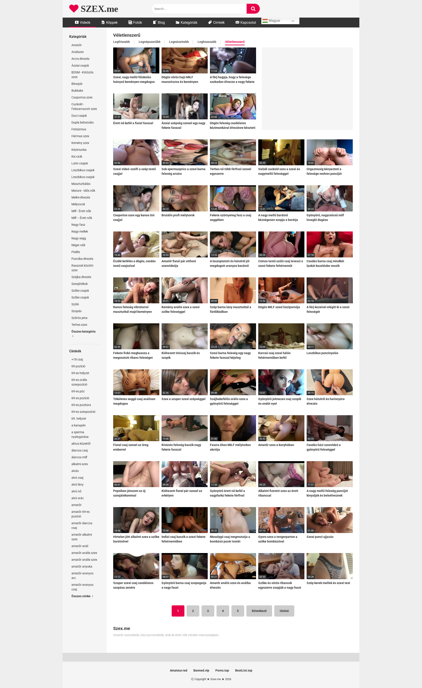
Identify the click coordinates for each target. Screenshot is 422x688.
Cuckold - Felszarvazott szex (84, 106)
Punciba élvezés (82, 258)
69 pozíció (78, 366)
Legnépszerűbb (149, 42)
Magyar (274, 20)
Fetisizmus (78, 129)
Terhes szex (79, 324)
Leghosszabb (207, 42)
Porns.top (222, 670)
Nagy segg (78, 238)
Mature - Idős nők (83, 190)
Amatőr (76, 45)
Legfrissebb (121, 42)
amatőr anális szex (84, 553)
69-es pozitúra (81, 405)
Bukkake (77, 90)
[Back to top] (407, 674)
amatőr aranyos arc (82, 576)
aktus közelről (80, 443)
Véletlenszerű (235, 42)
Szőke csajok (80, 290)
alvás (75, 471)
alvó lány (77, 484)
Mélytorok (78, 204)
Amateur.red (178, 670)
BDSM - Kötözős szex (82, 75)
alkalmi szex (79, 464)
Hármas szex (80, 136)
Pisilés (75, 252)
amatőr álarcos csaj (81, 525)
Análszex (77, 52)
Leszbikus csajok (83, 170)
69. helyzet (78, 418)
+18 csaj (77, 359)
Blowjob (76, 84)
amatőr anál (79, 546)
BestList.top (243, 670)
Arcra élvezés (80, 58)
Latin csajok (79, 163)
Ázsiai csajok (80, 65)
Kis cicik (76, 156)
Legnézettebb (179, 42)
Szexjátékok (79, 284)
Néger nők (78, 245)
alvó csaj (77, 477)
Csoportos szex (82, 97)
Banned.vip (201, 670)
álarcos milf (79, 457)
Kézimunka (79, 149)
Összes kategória (83, 331)
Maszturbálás (80, 184)
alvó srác (77, 498)
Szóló (75, 304)
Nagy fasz (78, 224)
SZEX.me (98, 9)
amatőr (76, 505)
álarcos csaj (79, 450)
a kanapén (78, 425)
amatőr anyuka (81, 566)
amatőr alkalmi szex (81, 537)
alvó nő (76, 491)
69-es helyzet (80, 373)
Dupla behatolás (82, 122)
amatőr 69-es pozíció (80, 514)
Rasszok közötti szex (82, 268)
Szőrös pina (79, 318)
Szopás (76, 311)
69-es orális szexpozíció (79, 382)
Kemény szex (80, 143)
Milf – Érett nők (81, 218)
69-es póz (78, 391)
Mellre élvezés (80, 197)
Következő (259, 611)
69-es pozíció (80, 398)
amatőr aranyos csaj (82, 587)
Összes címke (81, 596)
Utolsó (284, 611)
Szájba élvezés (81, 277)
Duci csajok (79, 115)
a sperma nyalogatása (80, 434)
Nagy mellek (79, 231)
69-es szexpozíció (83, 411)
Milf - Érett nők (81, 211)
